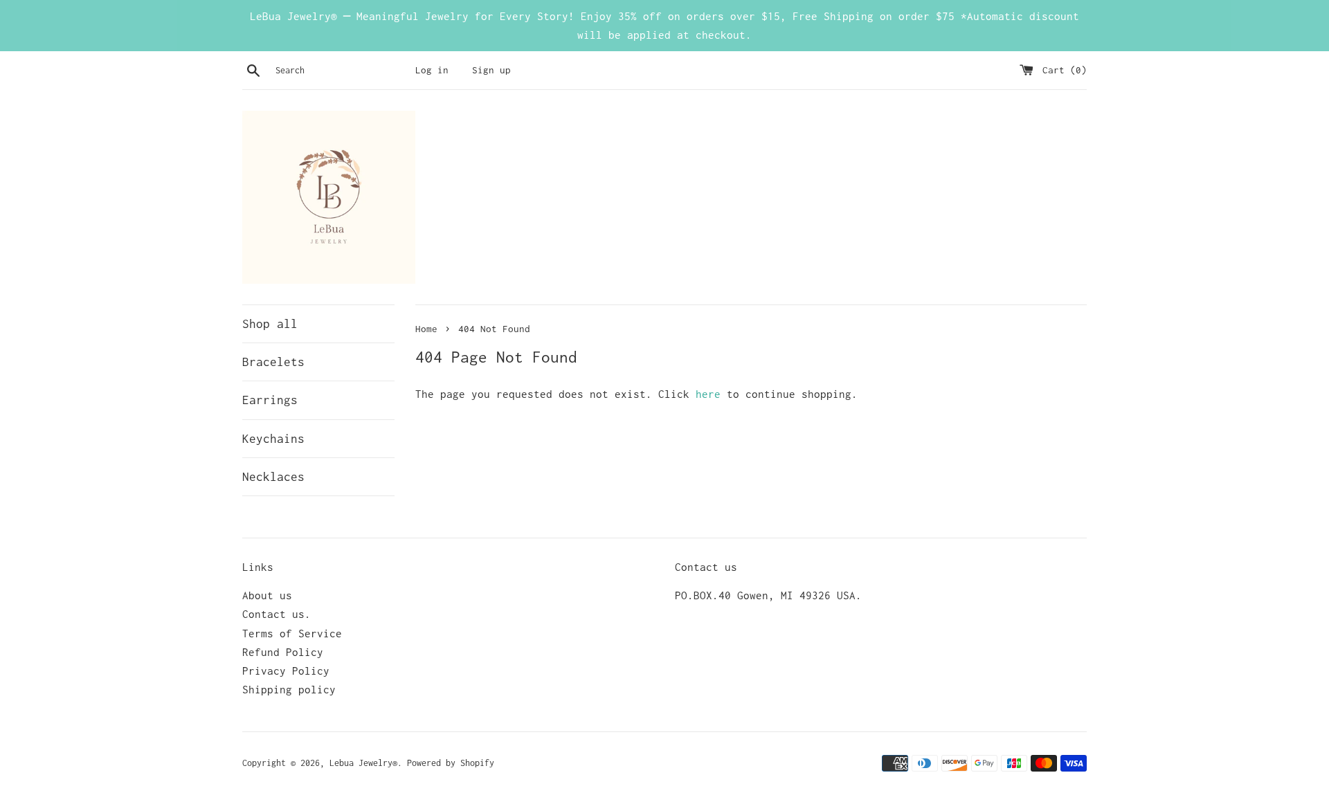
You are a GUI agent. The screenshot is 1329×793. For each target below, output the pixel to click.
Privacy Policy (285, 670)
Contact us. (276, 614)
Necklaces (273, 477)
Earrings (270, 400)
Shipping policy (289, 689)
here (708, 394)
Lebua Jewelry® (363, 763)
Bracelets (273, 362)
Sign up (491, 69)
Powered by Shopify (450, 763)
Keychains (273, 439)
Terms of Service (292, 633)
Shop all (270, 324)
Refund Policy (282, 652)
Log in (432, 69)
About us (267, 595)
